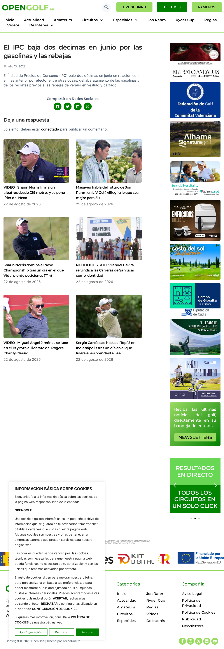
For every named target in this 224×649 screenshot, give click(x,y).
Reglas (210, 20)
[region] (57, 561)
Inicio (9, 20)
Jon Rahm (157, 20)
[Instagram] (190, 641)
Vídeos (13, 25)
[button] (106, 7)
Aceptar (88, 632)
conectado (50, 129)
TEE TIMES (172, 7)
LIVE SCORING (134, 7)
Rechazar (62, 632)
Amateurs (63, 20)
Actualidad (34, 20)
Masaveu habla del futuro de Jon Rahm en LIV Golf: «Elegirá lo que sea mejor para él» (107, 192)
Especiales (122, 20)
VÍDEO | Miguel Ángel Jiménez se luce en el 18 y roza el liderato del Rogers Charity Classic (36, 348)
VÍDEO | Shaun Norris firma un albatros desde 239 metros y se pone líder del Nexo (34, 192)
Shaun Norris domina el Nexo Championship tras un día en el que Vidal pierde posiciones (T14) (34, 270)
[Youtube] (214, 641)
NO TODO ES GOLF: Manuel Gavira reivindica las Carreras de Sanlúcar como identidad (105, 270)
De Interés (38, 25)
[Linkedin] (206, 641)
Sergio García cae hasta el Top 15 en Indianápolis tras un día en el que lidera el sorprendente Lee (105, 348)
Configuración (31, 632)
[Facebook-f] (182, 641)
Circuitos (90, 20)
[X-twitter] (198, 641)
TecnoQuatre (71, 641)
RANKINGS (206, 7)
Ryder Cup (185, 20)
